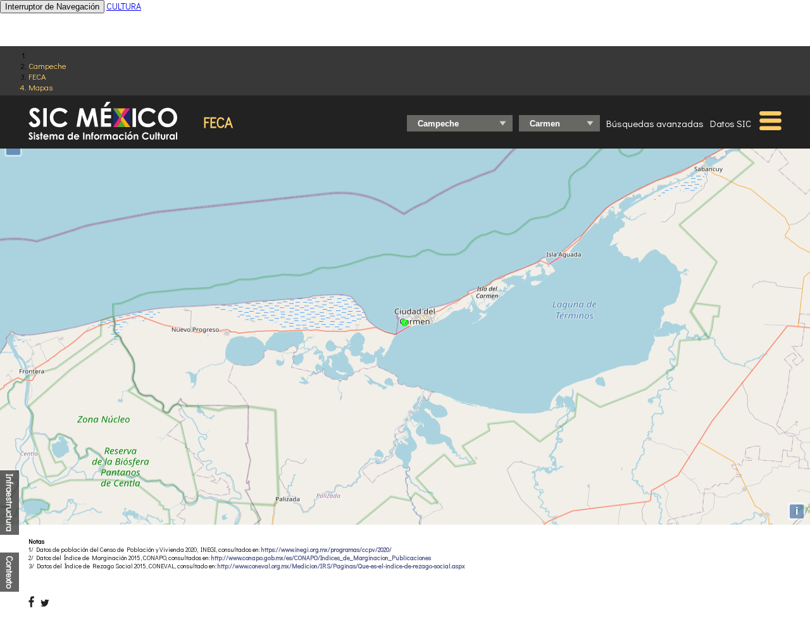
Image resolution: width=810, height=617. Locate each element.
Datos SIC (730, 123)
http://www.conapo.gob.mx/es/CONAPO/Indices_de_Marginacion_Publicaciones (321, 558)
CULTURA (123, 6)
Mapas (40, 87)
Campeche (47, 65)
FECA (37, 76)
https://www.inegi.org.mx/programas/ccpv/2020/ (326, 550)
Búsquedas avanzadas (655, 123)
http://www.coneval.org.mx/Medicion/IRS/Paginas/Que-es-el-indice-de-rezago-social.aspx (341, 566)
